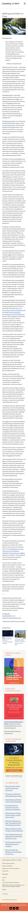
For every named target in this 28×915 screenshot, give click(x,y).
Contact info (5, 871)
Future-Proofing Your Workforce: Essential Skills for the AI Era (13, 852)
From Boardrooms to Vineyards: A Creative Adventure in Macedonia (20, 640)
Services (4, 877)
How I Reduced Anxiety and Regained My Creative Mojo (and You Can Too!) (13, 836)
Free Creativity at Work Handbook (10, 882)
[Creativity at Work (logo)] (11, 3)
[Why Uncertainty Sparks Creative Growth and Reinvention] (7, 631)
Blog (3, 880)
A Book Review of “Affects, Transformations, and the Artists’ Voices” (13, 815)
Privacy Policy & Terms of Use (9, 899)
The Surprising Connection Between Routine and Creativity (13, 844)
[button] (3, 638)
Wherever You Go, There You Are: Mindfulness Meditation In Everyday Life (13, 551)
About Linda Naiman (7, 866)
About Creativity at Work (8, 863)
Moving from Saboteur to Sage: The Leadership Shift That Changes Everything (13, 823)
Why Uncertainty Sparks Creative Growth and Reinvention (7, 639)
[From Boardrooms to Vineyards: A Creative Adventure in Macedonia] (20, 631)
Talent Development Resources (11, 618)
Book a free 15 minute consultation (10, 868)
